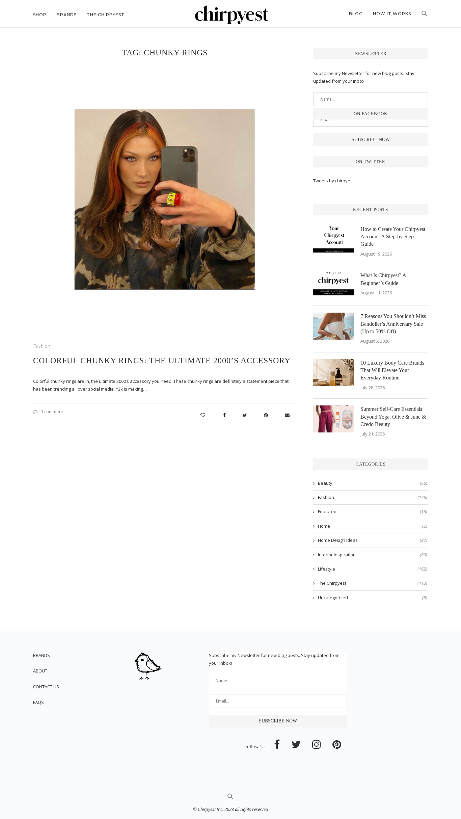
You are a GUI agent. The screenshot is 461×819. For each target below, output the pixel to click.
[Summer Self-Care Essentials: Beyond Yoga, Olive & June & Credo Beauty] (333, 418)
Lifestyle (372, 569)
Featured (372, 511)
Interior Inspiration (372, 555)
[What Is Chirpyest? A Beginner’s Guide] (333, 285)
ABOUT (40, 671)
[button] (424, 15)
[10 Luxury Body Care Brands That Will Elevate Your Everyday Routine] (333, 372)
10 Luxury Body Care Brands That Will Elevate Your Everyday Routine (392, 370)
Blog (356, 13)
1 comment (52, 411)
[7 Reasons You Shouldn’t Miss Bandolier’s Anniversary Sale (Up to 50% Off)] (333, 326)
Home (372, 526)
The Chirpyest (106, 14)
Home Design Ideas (372, 540)
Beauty (372, 483)
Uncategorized (372, 598)
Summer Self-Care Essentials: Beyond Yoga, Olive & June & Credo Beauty (393, 416)
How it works (392, 13)
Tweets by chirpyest (333, 181)
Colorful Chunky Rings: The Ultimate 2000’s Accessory (162, 360)
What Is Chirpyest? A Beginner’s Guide (383, 279)
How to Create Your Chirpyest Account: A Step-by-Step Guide (392, 236)
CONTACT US (46, 687)
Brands (67, 14)
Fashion (41, 346)
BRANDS (41, 655)
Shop (40, 14)
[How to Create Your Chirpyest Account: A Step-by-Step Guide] (333, 239)
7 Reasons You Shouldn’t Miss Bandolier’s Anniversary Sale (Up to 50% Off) (393, 323)
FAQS (38, 702)
